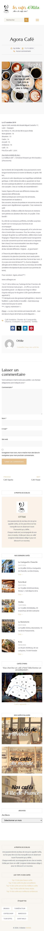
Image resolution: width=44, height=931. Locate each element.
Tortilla (34, 321)
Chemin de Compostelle (26, 319)
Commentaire (7, 387)
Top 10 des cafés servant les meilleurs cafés (22, 886)
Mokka (21, 602)
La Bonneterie (23, 622)
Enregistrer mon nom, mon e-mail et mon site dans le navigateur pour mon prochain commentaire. (21, 454)
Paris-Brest (22, 582)
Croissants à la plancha (21, 321)
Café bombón (10, 319)
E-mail (4, 429)
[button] (37, 20)
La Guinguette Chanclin (28, 562)
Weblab (28, 928)
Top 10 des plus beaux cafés (22, 880)
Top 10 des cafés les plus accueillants (22, 883)
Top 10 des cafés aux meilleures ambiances (22, 891)
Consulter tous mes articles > (28, 348)
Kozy (20, 642)
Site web (5, 439)
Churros (8, 321)
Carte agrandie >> (22, 704)
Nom (4, 418)
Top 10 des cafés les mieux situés (22, 889)
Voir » (20, 574)
